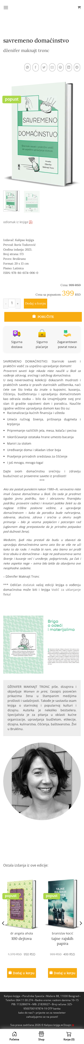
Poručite (45, 317)
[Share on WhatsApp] (27, 67)
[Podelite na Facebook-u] (36, 67)
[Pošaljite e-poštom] (52, 67)
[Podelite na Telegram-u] (77, 67)
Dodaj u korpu (35, 303)
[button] (5, 7)
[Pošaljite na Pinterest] (60, 67)
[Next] (74, 134)
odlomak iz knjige (16, 222)
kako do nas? (26, 1012)
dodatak (28, 585)
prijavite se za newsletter (51, 1012)
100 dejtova (21, 938)
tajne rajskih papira (62, 941)
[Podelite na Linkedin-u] (68, 67)
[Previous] (10, 134)
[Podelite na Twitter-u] (44, 67)
